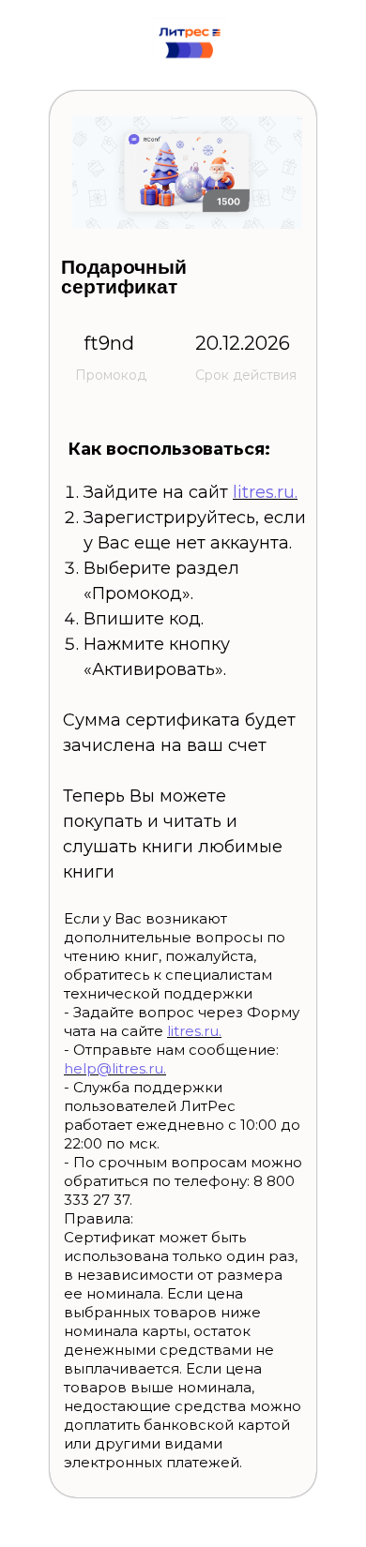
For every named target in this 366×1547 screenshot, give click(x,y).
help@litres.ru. (115, 1068)
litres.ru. (265, 492)
